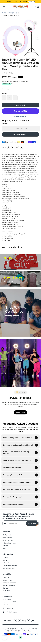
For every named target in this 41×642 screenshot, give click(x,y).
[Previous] (3, 37)
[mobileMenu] (4, 6)
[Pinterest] (17, 147)
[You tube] (32, 620)
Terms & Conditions (9, 583)
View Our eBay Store (10, 565)
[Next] (37, 37)
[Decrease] (4, 97)
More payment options (20, 116)
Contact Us (6, 591)
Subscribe (32, 523)
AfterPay (5, 557)
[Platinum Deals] (20, 6)
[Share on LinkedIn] (21, 147)
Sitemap (5, 588)
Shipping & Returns (9, 585)
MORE (31, 1)
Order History (7, 537)
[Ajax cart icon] (38, 6)
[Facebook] (8, 147)
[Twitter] (12, 147)
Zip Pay (5, 560)
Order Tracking (8, 540)
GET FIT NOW (20, 412)
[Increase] (15, 97)
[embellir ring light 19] (35, 23)
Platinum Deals (19, 629)
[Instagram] (24, 620)
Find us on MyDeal (9, 568)
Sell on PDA (6, 563)
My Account (7, 535)
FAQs (4, 548)
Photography (12, 13)
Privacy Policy (7, 580)
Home (4, 13)
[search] (35, 6)
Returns (5, 546)
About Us (6, 577)
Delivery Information (9, 543)
